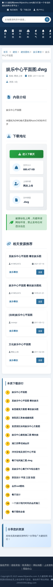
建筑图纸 (25, 51)
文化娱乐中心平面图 (20, 344)
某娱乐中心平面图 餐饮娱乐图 (25, 256)
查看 (40, 272)
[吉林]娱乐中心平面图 (20, 314)
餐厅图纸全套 (18, 511)
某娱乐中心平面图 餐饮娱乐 (25, 400)
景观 (43, 35)
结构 (28, 35)
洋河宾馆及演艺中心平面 (24, 451)
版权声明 (4, 565)
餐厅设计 (16, 494)
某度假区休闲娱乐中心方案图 (26, 426)
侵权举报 (15, 565)
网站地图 (37, 565)
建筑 (13, 35)
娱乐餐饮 (37, 51)
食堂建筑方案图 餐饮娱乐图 (25, 409)
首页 (5, 35)
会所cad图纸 (18, 486)
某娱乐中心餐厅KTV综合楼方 (26, 468)
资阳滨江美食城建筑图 (23, 417)
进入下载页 (28, 154)
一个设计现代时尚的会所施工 (26, 503)
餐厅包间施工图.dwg (22, 460)
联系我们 (26, 565)
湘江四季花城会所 (20, 443)
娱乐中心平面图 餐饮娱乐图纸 (25, 285)
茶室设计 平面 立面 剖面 (23, 477)
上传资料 (48, 565)
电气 (36, 35)
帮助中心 (27, 568)
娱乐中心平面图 (19, 392)
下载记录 (27, 9)
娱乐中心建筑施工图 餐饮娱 (25, 434)
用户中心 (40, 9)
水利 (20, 35)
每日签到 (14, 9)
